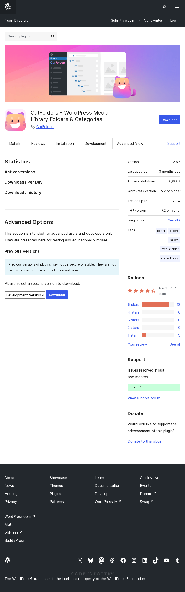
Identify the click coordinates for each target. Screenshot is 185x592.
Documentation (107, 485)
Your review (137, 344)
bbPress (14, 532)
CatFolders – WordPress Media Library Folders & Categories (70, 115)
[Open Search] (164, 7)
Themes (56, 485)
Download (170, 120)
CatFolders (45, 126)
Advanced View (130, 143)
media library (170, 258)
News (9, 485)
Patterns (57, 501)
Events (145, 485)
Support (173, 143)
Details (15, 143)
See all (175, 344)
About (9, 477)
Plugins (55, 493)
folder (161, 230)
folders (174, 230)
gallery (174, 239)
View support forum (144, 398)
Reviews (38, 143)
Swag (147, 501)
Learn (99, 477)
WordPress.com (20, 516)
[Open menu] (178, 7)
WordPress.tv (108, 501)
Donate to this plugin (145, 441)
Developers (104, 493)
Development (95, 143)
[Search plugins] (52, 36)
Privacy (11, 501)
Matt (11, 524)
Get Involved (151, 477)
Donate (148, 493)
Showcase (58, 477)
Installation (65, 143)
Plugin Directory (16, 20)
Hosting (11, 493)
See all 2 (174, 220)
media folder (170, 249)
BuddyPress (17, 540)
